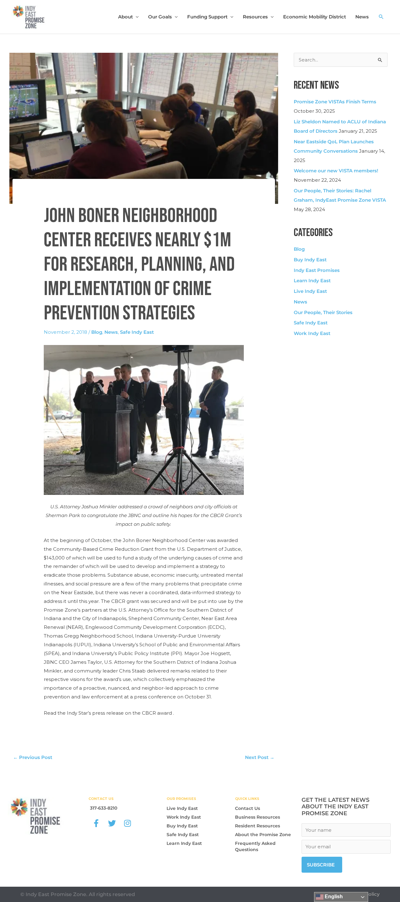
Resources (255, 17)
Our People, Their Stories (323, 312)
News (362, 17)
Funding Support (207, 17)
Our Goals (160, 17)
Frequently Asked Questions (255, 846)
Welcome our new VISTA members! (336, 171)
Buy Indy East (310, 260)
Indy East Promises (317, 270)
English (333, 896)
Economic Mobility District (314, 17)
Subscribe (321, 865)
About (125, 17)
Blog (96, 332)
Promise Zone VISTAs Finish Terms (335, 102)
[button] (381, 17)
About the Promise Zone (263, 834)
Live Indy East (310, 291)
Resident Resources (257, 826)
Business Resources (257, 817)
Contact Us (247, 808)
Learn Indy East (312, 280)
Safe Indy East (137, 332)
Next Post (259, 757)
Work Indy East (312, 333)
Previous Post (32, 757)
